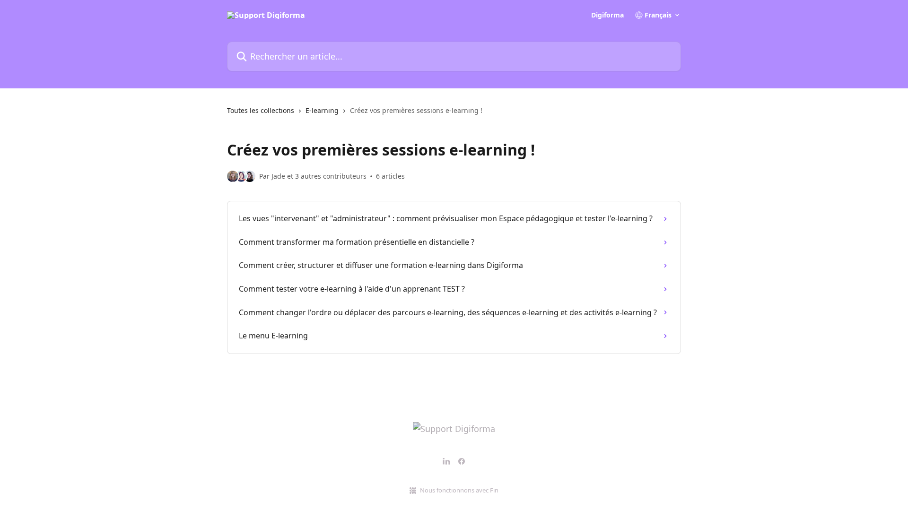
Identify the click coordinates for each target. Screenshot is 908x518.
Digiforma (607, 15)
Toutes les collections (260, 110)
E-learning (322, 110)
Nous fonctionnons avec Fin (459, 490)
